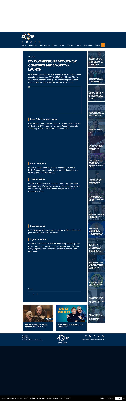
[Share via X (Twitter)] (33, 294)
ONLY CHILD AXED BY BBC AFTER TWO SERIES (70, 326)
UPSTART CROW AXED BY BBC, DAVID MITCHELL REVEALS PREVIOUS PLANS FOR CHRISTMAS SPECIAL (38, 326)
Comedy (30, 289)
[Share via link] (37, 294)
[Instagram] (31, 42)
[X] (22, 42)
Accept (118, 398)
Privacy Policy (67, 398)
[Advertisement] (31, 4)
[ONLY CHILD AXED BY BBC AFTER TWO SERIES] (71, 313)
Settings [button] (102, 398)
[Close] (124, 398)
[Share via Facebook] (29, 294)
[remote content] (55, 145)
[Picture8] (27, 42)
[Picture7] (35, 42)
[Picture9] (39, 42)
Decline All (110, 398)
